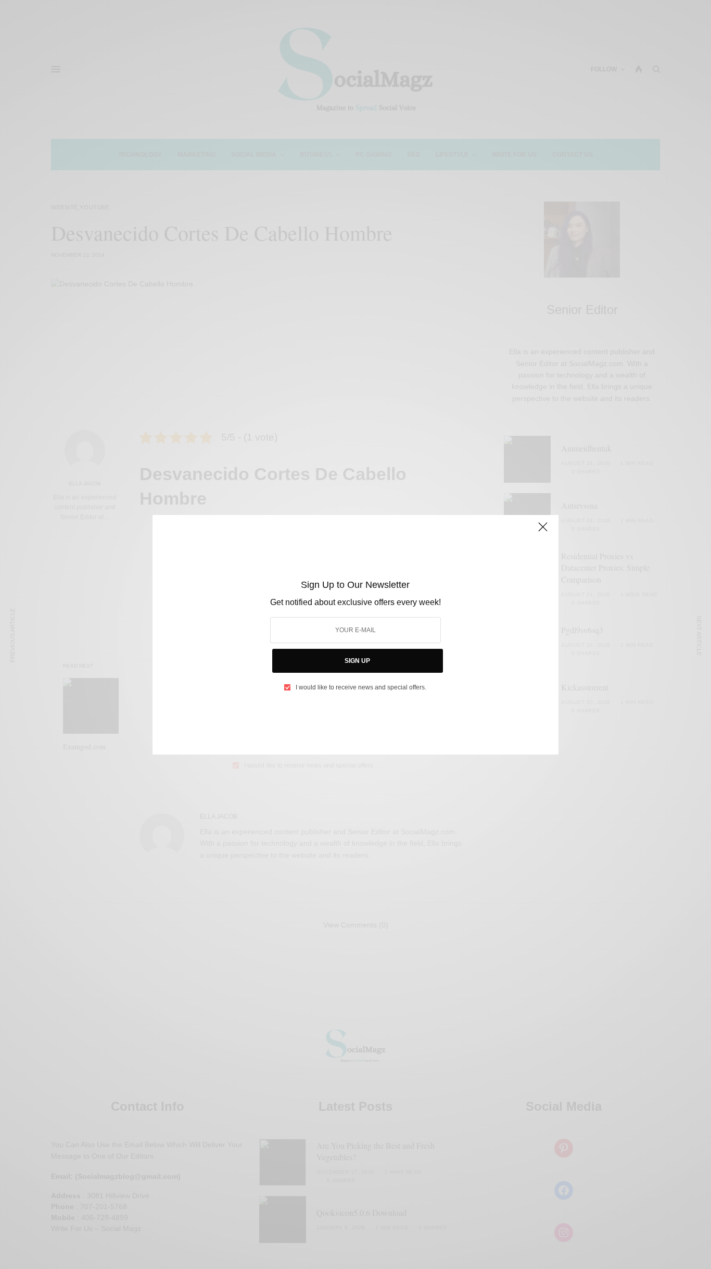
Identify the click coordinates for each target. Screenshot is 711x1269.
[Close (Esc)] (542, 531)
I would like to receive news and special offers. (361, 687)
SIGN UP (357, 660)
